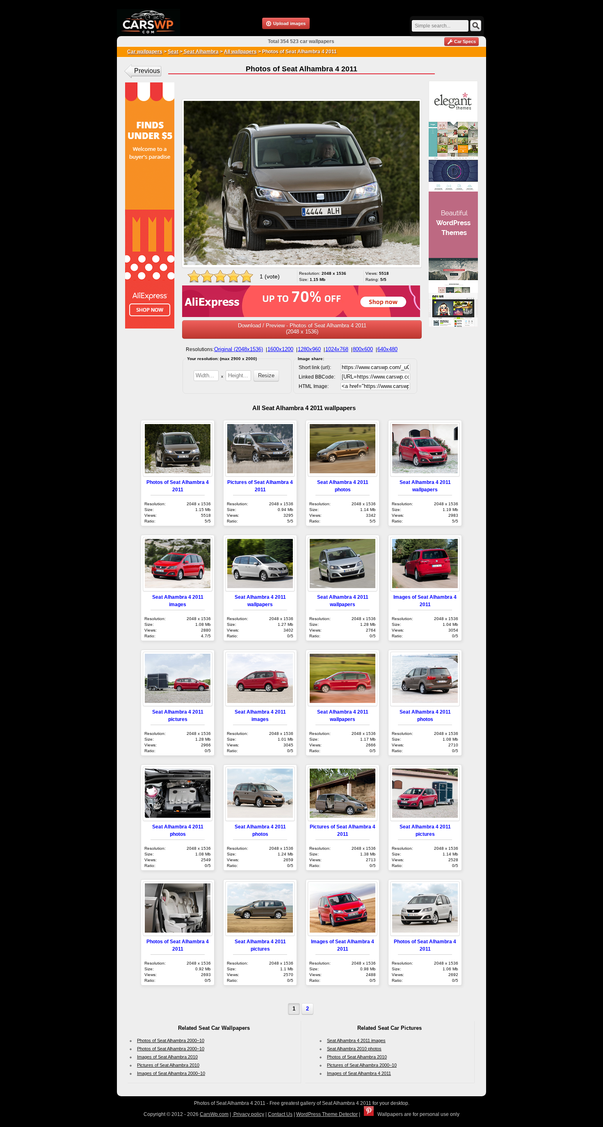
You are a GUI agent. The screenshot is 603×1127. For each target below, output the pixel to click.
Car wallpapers (144, 52)
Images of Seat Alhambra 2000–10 (171, 1073)
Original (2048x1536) (238, 349)
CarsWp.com (214, 1114)
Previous (147, 70)
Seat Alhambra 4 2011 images (356, 1040)
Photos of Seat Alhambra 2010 (357, 1056)
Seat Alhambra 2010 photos (354, 1048)
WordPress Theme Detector (327, 1114)
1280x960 (309, 349)
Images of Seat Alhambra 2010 (167, 1056)
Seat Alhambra (201, 52)
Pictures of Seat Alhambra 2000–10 (362, 1065)
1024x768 (336, 349)
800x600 (363, 349)
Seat (173, 52)
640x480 (387, 349)
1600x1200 (280, 349)
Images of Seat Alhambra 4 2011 (359, 1073)
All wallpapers (240, 52)
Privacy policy (248, 1114)
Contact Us (280, 1114)
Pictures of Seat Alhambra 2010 (168, 1065)
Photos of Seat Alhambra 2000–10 (170, 1040)
